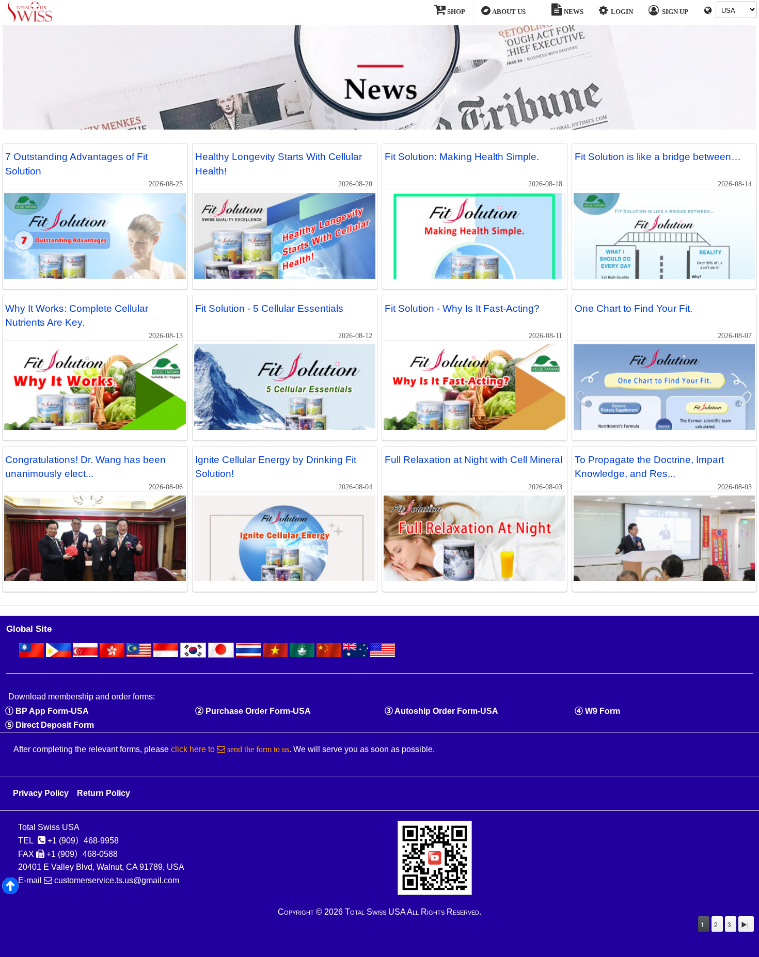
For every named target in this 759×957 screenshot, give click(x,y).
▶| (745, 924)
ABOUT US (508, 11)
